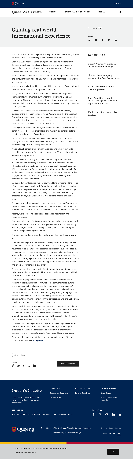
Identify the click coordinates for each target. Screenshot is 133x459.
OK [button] (113, 452)
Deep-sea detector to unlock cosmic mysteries (101, 88)
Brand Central (106, 393)
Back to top (109, 433)
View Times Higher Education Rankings (66, 433)
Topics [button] (53, 12)
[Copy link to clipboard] (91, 40)
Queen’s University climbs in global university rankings (102, 65)
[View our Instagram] (120, 414)
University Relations (108, 389)
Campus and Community (59, 393)
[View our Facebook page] (93, 414)
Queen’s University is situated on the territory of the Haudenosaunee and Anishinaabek (25, 400)
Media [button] (101, 12)
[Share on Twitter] (111, 40)
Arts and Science (19, 355)
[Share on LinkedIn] (118, 40)
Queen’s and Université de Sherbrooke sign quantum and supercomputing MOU (102, 101)
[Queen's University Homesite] (23, 431)
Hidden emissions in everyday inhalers (102, 113)
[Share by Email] (98, 40)
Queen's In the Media (83, 389)
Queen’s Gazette (27, 12)
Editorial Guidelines (82, 393)
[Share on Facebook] (104, 40)
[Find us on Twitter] (100, 414)
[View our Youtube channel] (106, 414)
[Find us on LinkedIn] (113, 414)
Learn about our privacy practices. (25, 453)
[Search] (120, 12)
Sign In (117, 3)
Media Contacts (68, 363)
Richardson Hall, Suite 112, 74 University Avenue (32, 414)
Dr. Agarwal (37, 340)
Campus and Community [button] (77, 12)
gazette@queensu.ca (64, 414)
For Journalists (55, 397)
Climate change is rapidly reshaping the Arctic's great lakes (104, 76)
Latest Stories (55, 389)
